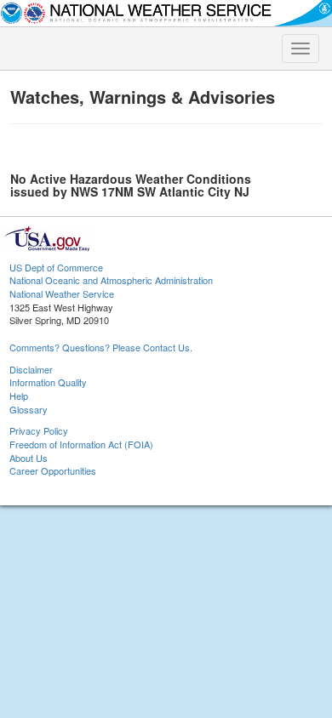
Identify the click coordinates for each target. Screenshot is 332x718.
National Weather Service (61, 293)
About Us (28, 457)
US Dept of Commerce (56, 267)
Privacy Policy (38, 430)
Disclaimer (31, 369)
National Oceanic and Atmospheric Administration (111, 280)
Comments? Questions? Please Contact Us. (100, 347)
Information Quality (48, 382)
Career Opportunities (52, 470)
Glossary (28, 409)
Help (18, 395)
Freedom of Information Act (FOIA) (81, 444)
